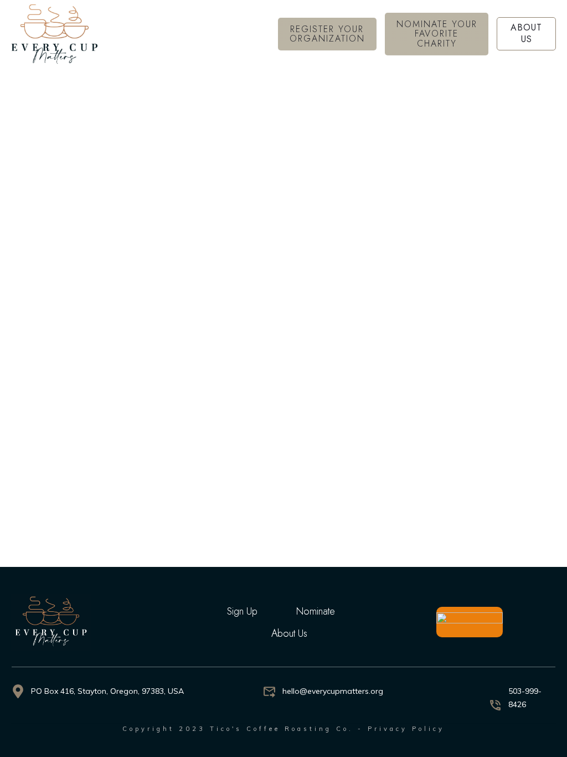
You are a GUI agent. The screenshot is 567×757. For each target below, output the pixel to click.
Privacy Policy (406, 729)
